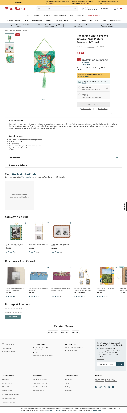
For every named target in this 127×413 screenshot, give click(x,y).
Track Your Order (7, 348)
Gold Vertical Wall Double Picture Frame (38, 245)
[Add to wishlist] (25, 223)
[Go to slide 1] (43, 99)
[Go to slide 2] (44, 99)
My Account (5, 379)
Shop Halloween (78, 26)
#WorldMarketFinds (111, 381)
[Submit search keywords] (75, 8)
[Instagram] (105, 387)
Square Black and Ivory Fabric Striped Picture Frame (15, 289)
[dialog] (63, 409)
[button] (10, 20)
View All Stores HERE (71, 350)
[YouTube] (113, 387)
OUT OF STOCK (93, 104)
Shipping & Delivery (8, 383)
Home (6, 30)
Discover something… (45, 9)
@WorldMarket (99, 381)
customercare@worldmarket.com (43, 355)
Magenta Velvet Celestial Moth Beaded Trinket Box (60, 289)
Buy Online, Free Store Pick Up (11, 394)
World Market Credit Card (41, 387)
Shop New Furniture (107, 26)
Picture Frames (52, 332)
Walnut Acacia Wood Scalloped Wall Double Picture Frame (60, 245)
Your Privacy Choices (95, 410)
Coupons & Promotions (40, 383)
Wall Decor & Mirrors (15, 30)
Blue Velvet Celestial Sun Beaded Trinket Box (38, 289)
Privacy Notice (49, 410)
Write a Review (91, 47)
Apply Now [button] (85, 62)
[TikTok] (100, 387)
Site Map (67, 387)
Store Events (68, 390)
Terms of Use (59, 410)
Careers (67, 383)
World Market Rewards (40, 379)
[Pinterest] (109, 387)
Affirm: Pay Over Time (8, 398)
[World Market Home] (15, 9)
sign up (120, 364)
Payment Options (7, 390)
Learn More (107, 3)
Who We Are (68, 379)
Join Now (51, 3)
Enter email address (106, 364)
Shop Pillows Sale (49, 26)
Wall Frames (26, 30)
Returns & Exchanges (8, 351)
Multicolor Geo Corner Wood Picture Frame (105, 289)
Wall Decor (75, 332)
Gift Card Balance (7, 387)
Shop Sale (19, 26)
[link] (118, 9)
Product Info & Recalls (8, 402)
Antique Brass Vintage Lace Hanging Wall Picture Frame (82, 289)
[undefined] (115, 20)
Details (88, 3)
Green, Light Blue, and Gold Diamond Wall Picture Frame (14, 245)
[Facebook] (96, 387)
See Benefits (86, 64)
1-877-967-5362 (37, 350)
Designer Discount (38, 390)
